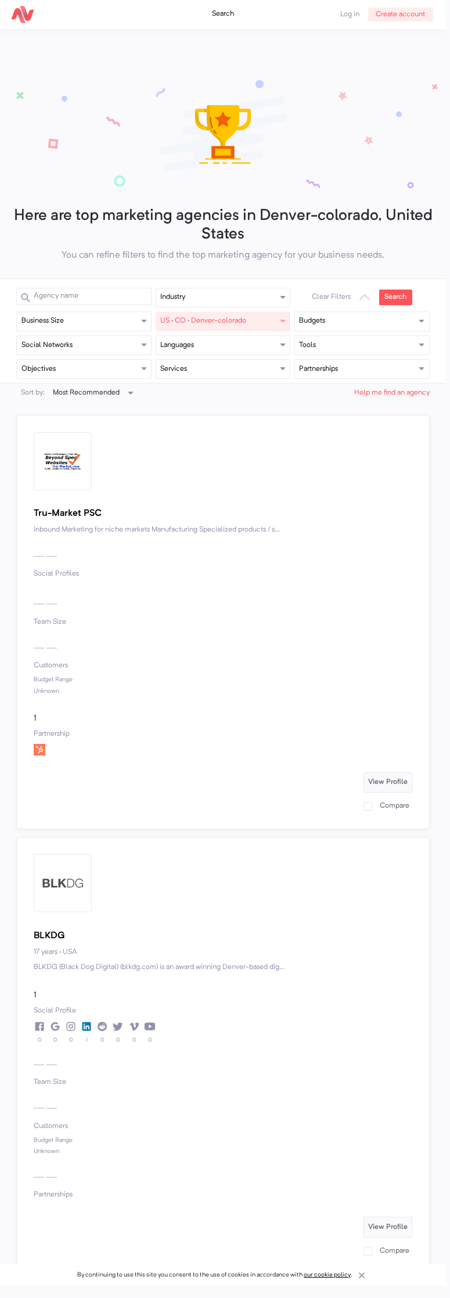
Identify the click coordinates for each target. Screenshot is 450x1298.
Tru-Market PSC (68, 513)
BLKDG (49, 936)
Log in (349, 14)
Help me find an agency (392, 392)
